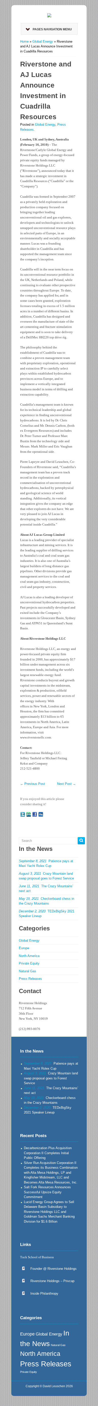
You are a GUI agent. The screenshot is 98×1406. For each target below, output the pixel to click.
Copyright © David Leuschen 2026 (49, 1386)
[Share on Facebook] (34, 814)
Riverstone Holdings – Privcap (52, 1281)
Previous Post (32, 784)
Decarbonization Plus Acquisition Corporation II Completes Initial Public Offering (48, 1153)
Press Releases (30, 979)
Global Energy (42, 41)
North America (29, 956)
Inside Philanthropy (44, 1293)
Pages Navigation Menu (52, 29)
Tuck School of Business (37, 1257)
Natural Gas (27, 971)
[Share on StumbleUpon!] (28, 814)
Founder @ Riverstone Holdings (53, 1269)
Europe (24, 948)
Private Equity (29, 963)
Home (24, 41)
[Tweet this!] (22, 814)
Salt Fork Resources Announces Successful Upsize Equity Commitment (47, 1192)
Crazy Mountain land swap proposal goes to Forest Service (51, 1078)
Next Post (66, 784)
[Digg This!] (40, 814)
